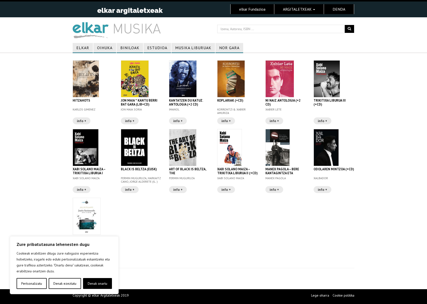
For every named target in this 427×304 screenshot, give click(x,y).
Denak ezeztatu (64, 283)
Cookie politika (343, 295)
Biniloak (129, 47)
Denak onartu (97, 283)
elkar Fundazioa (252, 9)
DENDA (339, 9)
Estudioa (157, 47)
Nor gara (229, 47)
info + (81, 121)
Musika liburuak (193, 47)
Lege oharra (320, 295)
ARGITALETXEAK (298, 9)
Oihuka (104, 47)
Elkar (82, 47)
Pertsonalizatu (31, 283)
